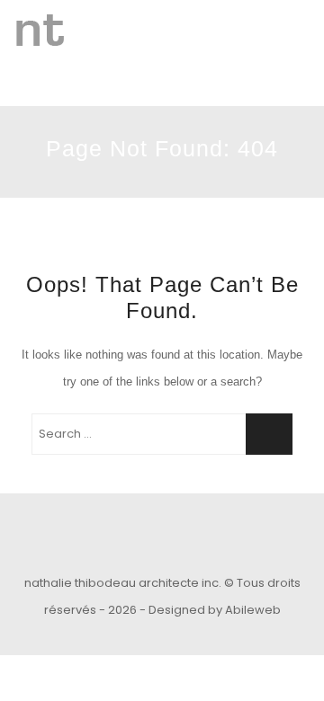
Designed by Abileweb (214, 609)
